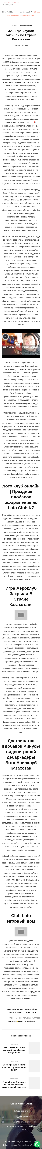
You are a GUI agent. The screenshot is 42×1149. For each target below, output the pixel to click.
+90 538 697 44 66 (23, 1117)
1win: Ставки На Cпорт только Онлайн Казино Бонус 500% (14, 1050)
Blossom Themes (17, 1145)
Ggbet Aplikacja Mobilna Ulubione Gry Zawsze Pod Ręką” (14, 1067)
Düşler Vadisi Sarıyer (11, 2)
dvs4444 (25, 45)
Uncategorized (26, 26)
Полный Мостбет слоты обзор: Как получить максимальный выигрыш (14, 1084)
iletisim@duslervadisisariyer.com (23, 1122)
